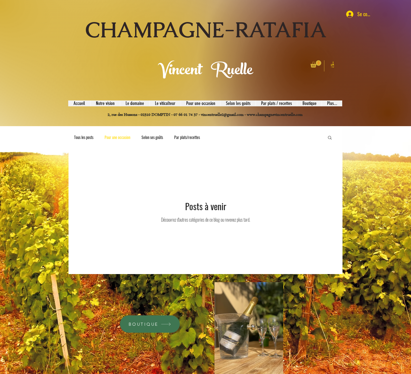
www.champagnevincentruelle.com (275, 115)
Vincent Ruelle (207, 71)
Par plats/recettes (187, 137)
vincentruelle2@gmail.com (222, 115)
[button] (315, 64)
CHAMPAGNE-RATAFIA (205, 29)
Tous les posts (83, 137)
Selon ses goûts (152, 137)
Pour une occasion (117, 137)
